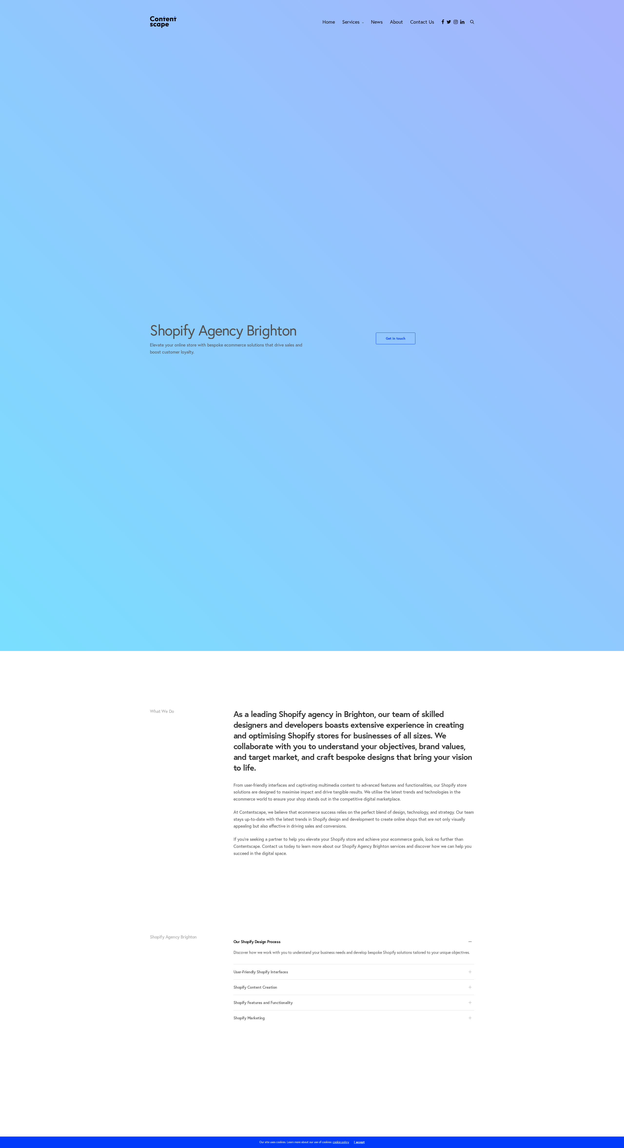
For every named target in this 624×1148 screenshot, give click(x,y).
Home (328, 22)
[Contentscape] (163, 22)
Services (351, 22)
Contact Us (422, 22)
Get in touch (395, 338)
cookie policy (341, 1142)
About (396, 22)
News (377, 22)
